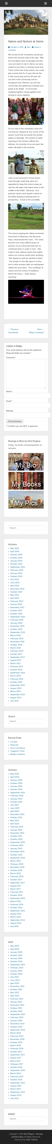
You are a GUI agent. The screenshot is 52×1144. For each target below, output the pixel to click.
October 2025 (16, 558)
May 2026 (14, 548)
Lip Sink (13, 742)
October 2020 (16, 614)
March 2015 (15, 691)
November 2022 (17, 589)
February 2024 (16, 570)
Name (9, 391)
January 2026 (16, 554)
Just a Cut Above (17, 748)
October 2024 (16, 564)
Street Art (14, 745)
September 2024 (17, 567)
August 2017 (15, 660)
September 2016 (17, 673)
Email (9, 401)
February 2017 (16, 666)
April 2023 (14, 585)
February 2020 (16, 620)
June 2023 (15, 582)
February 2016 (16, 679)
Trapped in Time (17, 751)
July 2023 (14, 579)
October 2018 (16, 645)
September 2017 (17, 657)
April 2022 (14, 598)
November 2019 (17, 626)
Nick (29, 47)
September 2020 (17, 617)
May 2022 (14, 595)
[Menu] (6, 3)
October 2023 (16, 576)
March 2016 (15, 676)
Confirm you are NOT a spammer (23, 426)
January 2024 (16, 573)
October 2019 (16, 629)
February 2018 (16, 651)
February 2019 (16, 638)
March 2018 (15, 648)
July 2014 (14, 701)
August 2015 (15, 688)
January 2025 (16, 561)
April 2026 (14, 551)
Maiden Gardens (17, 754)
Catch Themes (32, 1140)
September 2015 (17, 685)
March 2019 (15, 635)
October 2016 (16, 670)
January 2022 (16, 604)
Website (9, 411)
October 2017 (16, 654)
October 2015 (16, 682)
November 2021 (17, 607)
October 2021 (16, 610)
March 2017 (15, 663)
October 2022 (16, 592)
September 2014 (17, 694)
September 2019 (17, 632)
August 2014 (15, 697)
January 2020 (16, 623)
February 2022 (16, 601)
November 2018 (17, 641)
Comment (11, 357)
